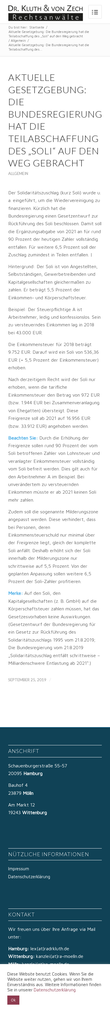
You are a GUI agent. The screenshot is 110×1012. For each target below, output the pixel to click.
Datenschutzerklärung (29, 876)
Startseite (36, 27)
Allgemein (18, 40)
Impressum (18, 868)
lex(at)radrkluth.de (51, 948)
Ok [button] (13, 1000)
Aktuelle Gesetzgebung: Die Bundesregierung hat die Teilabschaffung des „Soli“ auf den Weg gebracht (49, 34)
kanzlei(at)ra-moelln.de (59, 956)
